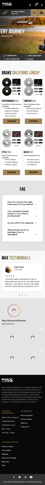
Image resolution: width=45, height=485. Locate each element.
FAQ (3, 465)
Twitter (20, 477)
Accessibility (6, 450)
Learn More (11, 121)
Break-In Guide (7, 446)
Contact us (25, 427)
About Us (24, 423)
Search (34, 12)
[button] (42, 31)
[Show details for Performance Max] (11, 87)
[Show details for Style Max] (11, 138)
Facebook (14, 477)
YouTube (25, 477)
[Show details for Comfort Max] (33, 87)
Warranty (5, 462)
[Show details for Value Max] (33, 138)
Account (30, 5)
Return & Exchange (9, 458)
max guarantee (27, 415)
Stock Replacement (32, 155)
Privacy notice (26, 419)
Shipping (5, 454)
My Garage (41, 12)
